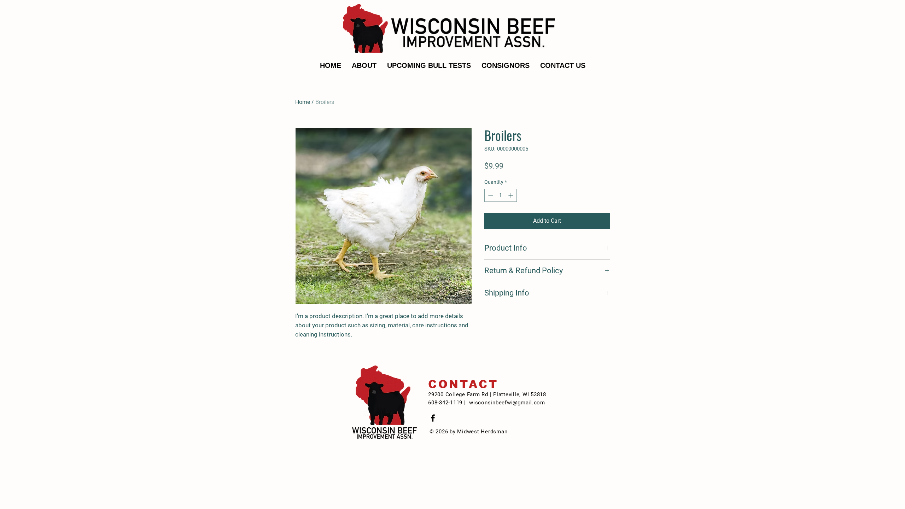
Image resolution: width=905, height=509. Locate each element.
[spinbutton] (500, 195)
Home (302, 102)
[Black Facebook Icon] (433, 418)
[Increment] (511, 195)
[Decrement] (489, 195)
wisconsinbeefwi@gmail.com (507, 402)
